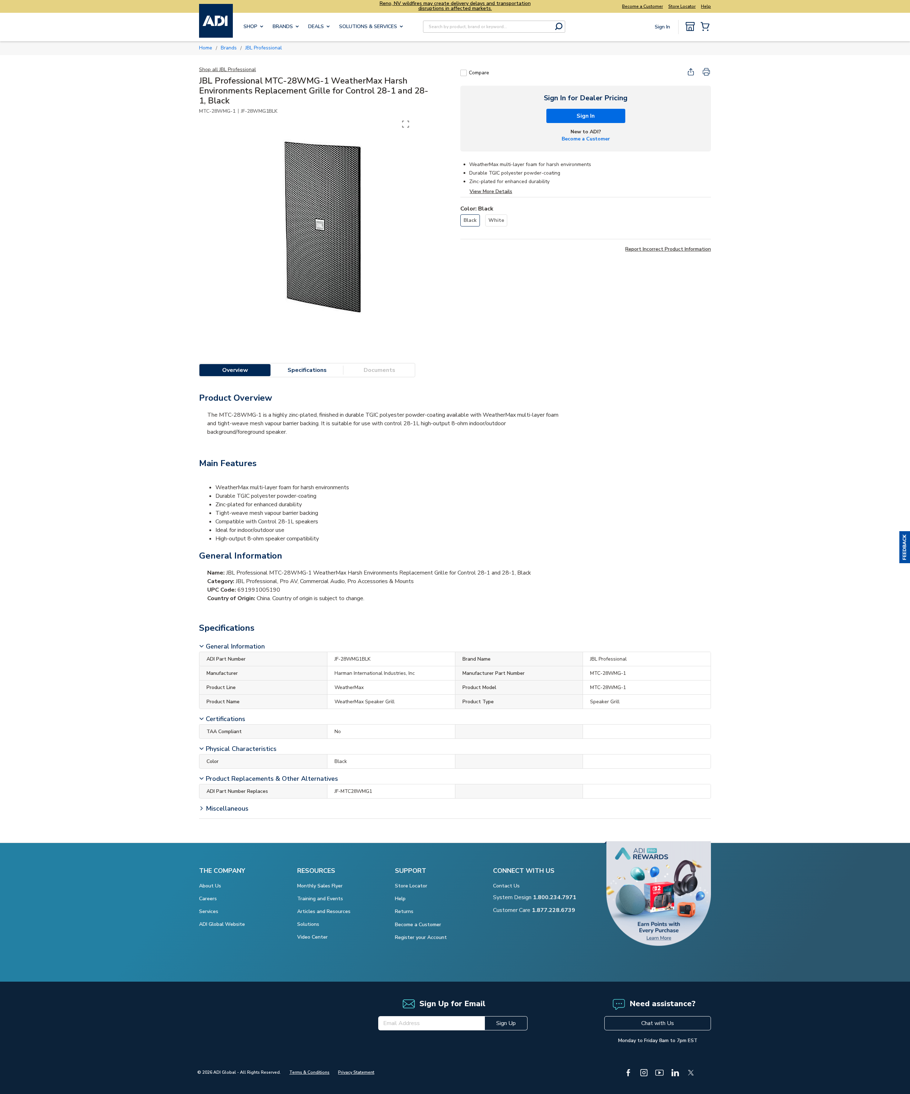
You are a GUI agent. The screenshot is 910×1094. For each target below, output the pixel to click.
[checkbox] (463, 73)
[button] (904, 547)
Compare (479, 72)
